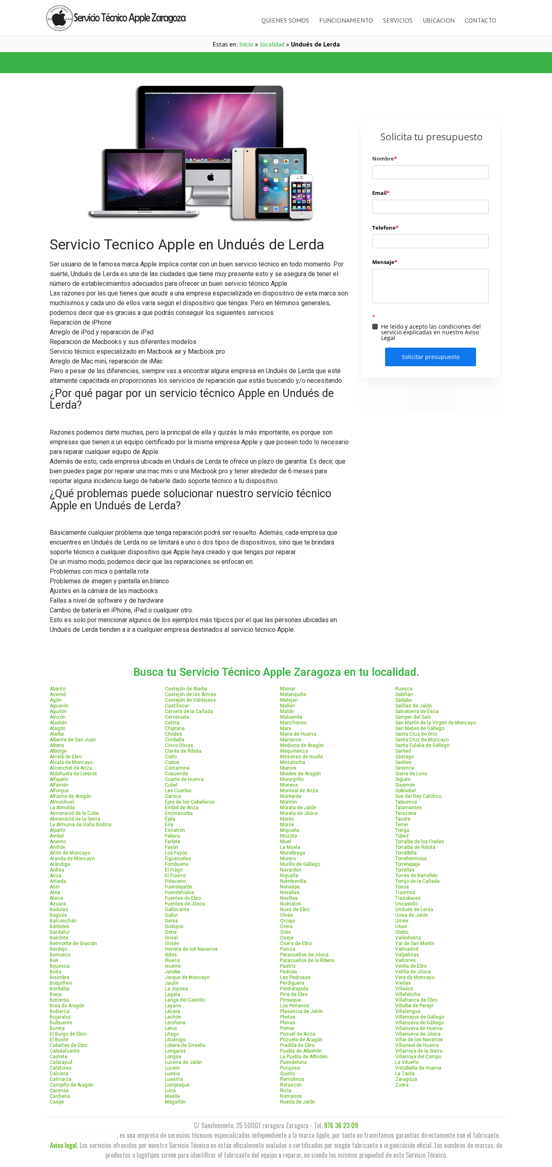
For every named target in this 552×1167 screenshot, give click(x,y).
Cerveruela (177, 717)
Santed (403, 751)
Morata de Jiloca (299, 813)
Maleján (289, 700)
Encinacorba (179, 813)
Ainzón (57, 717)
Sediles (403, 762)
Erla (169, 824)
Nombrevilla (293, 881)
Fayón (171, 847)
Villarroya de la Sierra (418, 1051)
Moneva (289, 785)
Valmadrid (406, 949)
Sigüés (403, 779)
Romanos (291, 1096)
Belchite (59, 938)
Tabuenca (406, 802)
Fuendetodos (179, 892)
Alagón (57, 728)
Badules (59, 909)
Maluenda (291, 717)
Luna (170, 1090)
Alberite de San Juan (73, 740)
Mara (285, 728)
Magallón (175, 1102)
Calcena (59, 1073)
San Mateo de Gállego (419, 728)
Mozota (288, 836)
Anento (58, 841)
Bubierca (60, 1011)
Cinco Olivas (179, 745)
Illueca (172, 960)
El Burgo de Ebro (68, 1034)
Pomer (287, 1028)
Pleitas (287, 1017)
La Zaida (405, 1073)
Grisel (171, 938)
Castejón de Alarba (186, 689)
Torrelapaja (407, 864)
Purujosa (290, 1068)
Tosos (402, 887)
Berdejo (58, 949)
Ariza (55, 875)
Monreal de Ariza (299, 790)
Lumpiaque (177, 1085)
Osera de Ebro (296, 943)
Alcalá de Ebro (66, 757)
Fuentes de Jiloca (185, 904)
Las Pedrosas (295, 977)
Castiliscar (177, 706)
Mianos (288, 768)
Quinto (287, 1073)
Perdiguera (292, 983)
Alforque (59, 790)
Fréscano (175, 881)
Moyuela (289, 830)
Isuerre (173, 966)
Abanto (57, 689)
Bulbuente (61, 1023)
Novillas (289, 898)
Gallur (171, 915)
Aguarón (59, 706)
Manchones (293, 723)
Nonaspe (290, 887)
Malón (287, 711)
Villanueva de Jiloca (417, 1034)
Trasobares (408, 898)
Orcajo (287, 921)
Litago (172, 1034)
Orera (286, 926)
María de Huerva (298, 734)
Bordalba (60, 989)
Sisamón (405, 785)
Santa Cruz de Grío (416, 734)
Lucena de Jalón (183, 1062)
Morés (287, 819)
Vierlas (403, 983)
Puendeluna (293, 1062)
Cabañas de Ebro (68, 1045)
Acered (58, 694)
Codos (172, 762)
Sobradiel (405, 790)
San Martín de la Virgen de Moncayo (435, 723)
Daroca (173, 796)
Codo (171, 757)
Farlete (172, 841)
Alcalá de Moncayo (71, 762)
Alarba (57, 734)
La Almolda (62, 807)
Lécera (172, 1011)
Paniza (287, 949)
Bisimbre (60, 977)
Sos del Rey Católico (418, 796)
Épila (170, 819)
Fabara (172, 836)
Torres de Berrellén (416, 875)
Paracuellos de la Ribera (307, 960)
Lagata (172, 994)
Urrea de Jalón (411, 915)
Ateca (56, 898)
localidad (272, 44)
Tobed (402, 836)
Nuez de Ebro (295, 909)
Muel (285, 841)
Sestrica (404, 768)
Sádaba (403, 700)
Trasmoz (405, 892)
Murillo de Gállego (300, 864)
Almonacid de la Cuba (74, 813)
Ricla (285, 1090)
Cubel (171, 785)
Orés (285, 932)
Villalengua (407, 1011)
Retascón (291, 1085)
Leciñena (175, 1023)
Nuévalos (290, 904)
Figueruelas (178, 858)
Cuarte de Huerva (184, 779)
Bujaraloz (60, 1017)
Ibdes (171, 955)
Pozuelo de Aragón (301, 1039)
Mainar (287, 689)
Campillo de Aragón (71, 1085)
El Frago (174, 870)
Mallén (287, 706)
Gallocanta (177, 909)
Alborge (58, 751)
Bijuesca (60, 966)
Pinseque (290, 1000)
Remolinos (292, 1079)
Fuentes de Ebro (183, 898)
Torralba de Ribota (415, 847)
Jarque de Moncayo (187, 977)
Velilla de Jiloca (413, 972)
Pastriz (288, 966)
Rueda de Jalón (297, 1102)
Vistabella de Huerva (418, 1068)
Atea (55, 892)
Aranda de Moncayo (72, 858)
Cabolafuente (65, 1051)
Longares (175, 1051)
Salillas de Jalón (413, 706)
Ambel (57, 836)
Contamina (177, 768)
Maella (172, 1096)
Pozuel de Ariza (297, 1034)
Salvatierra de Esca (416, 711)
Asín (55, 887)
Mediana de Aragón (302, 745)
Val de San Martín (414, 943)
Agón (55, 700)
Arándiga (60, 864)
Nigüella (289, 875)
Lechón (173, 1017)
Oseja (286, 938)
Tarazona (405, 813)
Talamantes (408, 807)
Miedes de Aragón (300, 774)
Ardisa (57, 870)
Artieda (58, 881)
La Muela (290, 847)
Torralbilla (406, 853)
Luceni (172, 1068)
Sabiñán (404, 694)
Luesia (172, 1073)
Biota (55, 972)
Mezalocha (292, 762)
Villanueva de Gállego (419, 1023)
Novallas (289, 892)
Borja (55, 994)
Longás (173, 1056)
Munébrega (292, 853)
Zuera (402, 1085)
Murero (288, 858)
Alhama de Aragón (70, 796)
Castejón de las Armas (190, 694)
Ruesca (404, 689)
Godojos (174, 926)
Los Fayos (176, 853)
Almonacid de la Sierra (75, 819)
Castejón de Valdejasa (190, 700)
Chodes (173, 734)
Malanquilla (293, 694)
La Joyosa (176, 989)
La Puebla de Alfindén (304, 1056)
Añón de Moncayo (70, 853)
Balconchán (63, 921)
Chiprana (175, 728)
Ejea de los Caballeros (190, 802)
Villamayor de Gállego (419, 1017)
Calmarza (61, 1079)
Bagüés (58, 915)
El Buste (59, 1039)
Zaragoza (406, 1079)
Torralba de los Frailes (419, 841)
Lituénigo (175, 1039)
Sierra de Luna (411, 774)
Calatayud (61, 1062)
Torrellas (405, 870)
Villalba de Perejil (414, 1006)
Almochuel (62, 802)
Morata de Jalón (298, 807)
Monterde (290, 796)
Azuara (58, 904)
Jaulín (172, 983)
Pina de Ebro (294, 994)
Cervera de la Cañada (189, 711)
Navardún (290, 870)
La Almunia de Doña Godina (81, 824)
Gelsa (171, 921)
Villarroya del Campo (418, 1056)
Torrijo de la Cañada (417, 881)
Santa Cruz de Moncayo (422, 740)
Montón (288, 802)
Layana (173, 1006)
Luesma (174, 1079)
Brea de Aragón (67, 1006)
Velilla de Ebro (411, 966)
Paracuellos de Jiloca (304, 955)
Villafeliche (407, 994)
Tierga (402, 830)
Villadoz (404, 989)
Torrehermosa (411, 858)
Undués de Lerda (414, 909)
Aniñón (57, 847)
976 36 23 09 (341, 1125)
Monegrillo (291, 779)
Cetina (172, 723)
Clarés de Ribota (183, 751)
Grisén (172, 943)
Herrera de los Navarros (191, 949)
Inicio (246, 44)
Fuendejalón (178, 887)
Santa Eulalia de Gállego (422, 745)
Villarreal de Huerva (417, 1045)
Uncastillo (406, 904)
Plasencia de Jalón (301, 1011)
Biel (54, 960)
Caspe (57, 1102)
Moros (287, 824)
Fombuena (176, 864)
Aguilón (58, 711)
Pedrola (288, 972)
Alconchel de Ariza (71, 768)
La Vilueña (407, 1062)
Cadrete (58, 1056)
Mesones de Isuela (301, 757)
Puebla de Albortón (301, 1051)
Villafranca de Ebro (416, 1000)
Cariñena (60, 1096)
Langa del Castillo (185, 1000)
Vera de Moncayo (414, 977)
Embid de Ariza (181, 807)
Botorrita (59, 1000)
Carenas (59, 1090)
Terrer (401, 824)
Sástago (404, 757)
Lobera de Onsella (185, 1045)
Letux (171, 1028)
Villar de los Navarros (419, 1039)
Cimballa (174, 740)
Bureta (57, 1028)
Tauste (403, 819)
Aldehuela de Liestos (73, 774)
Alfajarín (59, 779)
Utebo (401, 932)
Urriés (402, 921)
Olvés (286, 915)
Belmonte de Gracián (73, 943)
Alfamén (59, 785)
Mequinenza (294, 751)
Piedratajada (294, 989)
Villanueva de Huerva (418, 1028)
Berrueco (60, 955)
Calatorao (61, 1068)
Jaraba (172, 972)
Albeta (57, 745)
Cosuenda (176, 774)
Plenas (287, 1023)
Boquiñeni (61, 983)
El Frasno (175, 875)
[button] (161, 62)
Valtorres (405, 960)
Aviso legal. (64, 1145)
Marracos (290, 740)
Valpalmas (407, 955)
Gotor (171, 932)
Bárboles (60, 926)
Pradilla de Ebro (297, 1045)
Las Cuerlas (178, 790)
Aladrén (58, 723)
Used (401, 926)
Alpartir (57, 830)
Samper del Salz (413, 717)
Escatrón (175, 830)
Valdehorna (408, 938)
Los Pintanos (294, 1006)
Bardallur (60, 932)
